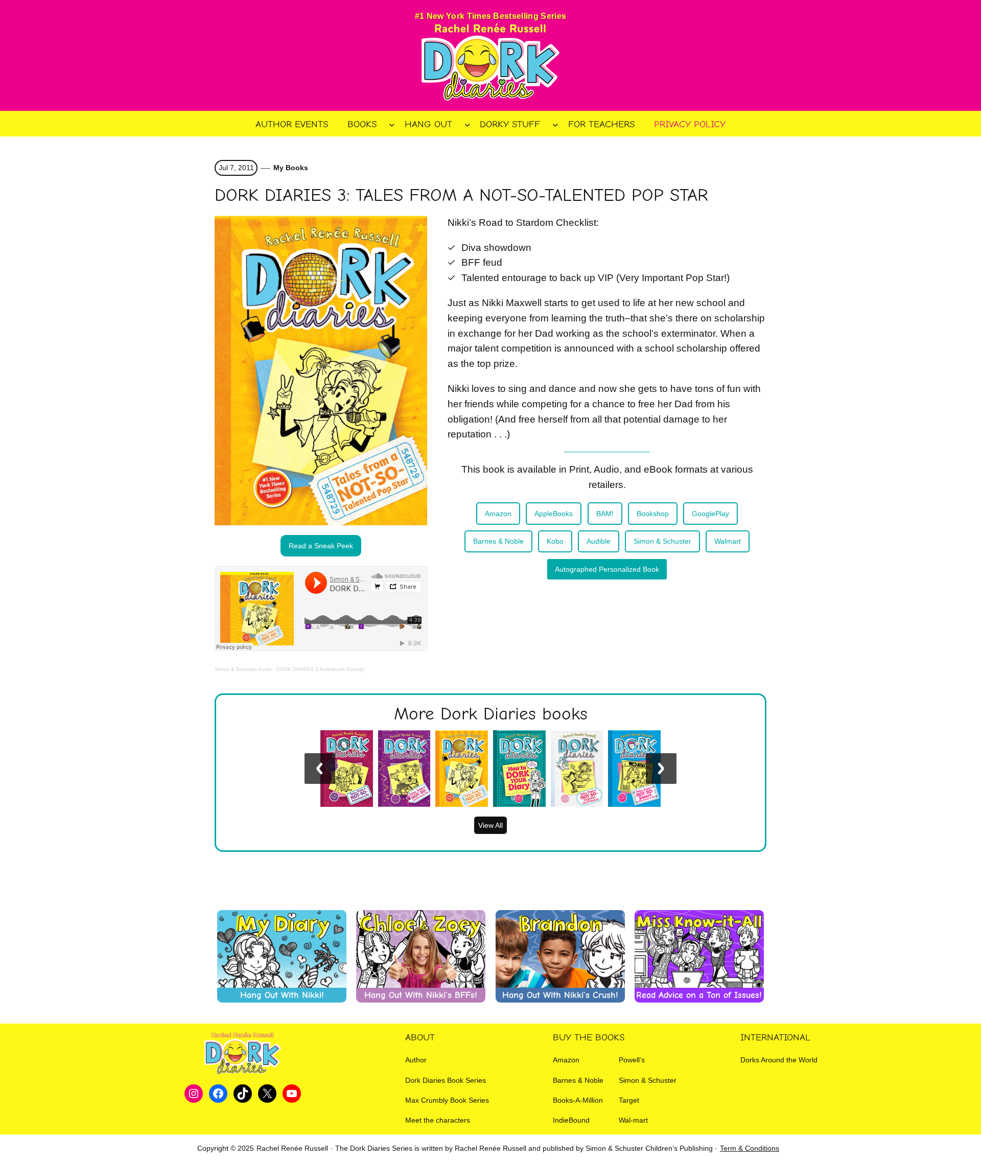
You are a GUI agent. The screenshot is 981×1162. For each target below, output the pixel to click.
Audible (599, 541)
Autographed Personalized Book (607, 569)
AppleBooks (553, 513)
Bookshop (653, 513)
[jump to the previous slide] (320, 768)
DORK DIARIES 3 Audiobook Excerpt (320, 669)
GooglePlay (710, 513)
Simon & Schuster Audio (243, 669)
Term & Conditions (749, 1148)
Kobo (555, 541)
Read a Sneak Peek (321, 546)
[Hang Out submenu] (467, 124)
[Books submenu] (392, 124)
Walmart (727, 541)
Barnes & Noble (498, 541)
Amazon (498, 513)
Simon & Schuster (662, 541)
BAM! (605, 513)
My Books (290, 168)
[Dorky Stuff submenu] (555, 124)
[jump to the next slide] (661, 768)
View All (490, 825)
